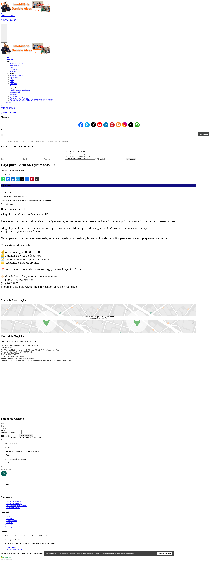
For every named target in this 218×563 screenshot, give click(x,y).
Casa (12, 67)
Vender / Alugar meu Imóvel (20, 90)
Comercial (13, 69)
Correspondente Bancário (19, 98)
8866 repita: (5, 436)
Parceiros (13, 94)
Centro (9, 204)
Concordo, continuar (164, 553)
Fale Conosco (11, 547)
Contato (8, 102)
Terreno (13, 71)
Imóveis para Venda (13, 502)
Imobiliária (9, 59)
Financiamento (15, 92)
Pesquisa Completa (13, 508)
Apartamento (14, 65)
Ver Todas (204, 134)
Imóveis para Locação (14, 504)
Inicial (7, 57)
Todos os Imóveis (16, 63)
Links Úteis (14, 96)
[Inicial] (25, 12)
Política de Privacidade (14, 549)
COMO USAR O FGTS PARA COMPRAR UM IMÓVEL (32, 100)
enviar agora (131, 159)
